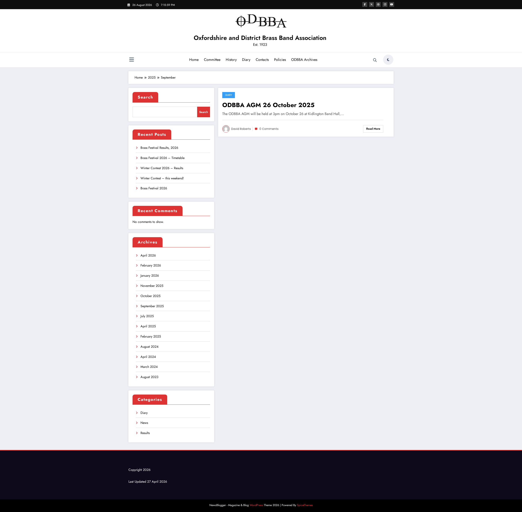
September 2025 (152, 306)
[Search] (375, 60)
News (144, 422)
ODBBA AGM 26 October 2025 (268, 105)
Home (194, 59)
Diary (246, 59)
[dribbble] (378, 4)
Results (145, 433)
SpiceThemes (305, 505)
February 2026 (150, 265)
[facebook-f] (364, 4)
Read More (373, 129)
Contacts (262, 59)
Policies (280, 59)
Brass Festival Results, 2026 (159, 147)
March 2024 (149, 366)
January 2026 (149, 275)
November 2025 (151, 285)
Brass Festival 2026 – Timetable (162, 158)
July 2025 (147, 316)
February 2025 (150, 336)
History (231, 59)
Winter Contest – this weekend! (162, 178)
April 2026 (148, 255)
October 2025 (150, 296)
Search (145, 97)
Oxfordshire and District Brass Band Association (260, 37)
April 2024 (148, 356)
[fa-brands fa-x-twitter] (371, 4)
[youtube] (391, 4)
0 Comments (269, 129)
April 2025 (148, 326)
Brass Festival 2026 (153, 188)
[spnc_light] (388, 60)
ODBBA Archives (304, 59)
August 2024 (149, 346)
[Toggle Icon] (131, 60)
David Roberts (241, 129)
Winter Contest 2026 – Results (161, 168)
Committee (212, 59)
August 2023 (149, 377)
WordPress (256, 505)
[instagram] (385, 4)
